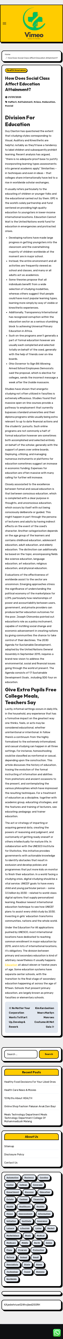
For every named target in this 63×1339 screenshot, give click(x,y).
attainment (26, 102)
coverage (38, 1185)
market (50, 1228)
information (44, 1214)
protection (38, 1250)
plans (9, 1250)
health (10, 1206)
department (13, 1192)
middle (25, 1243)
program (22, 1250)
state (27, 1264)
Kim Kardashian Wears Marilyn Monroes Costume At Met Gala (44, 1017)
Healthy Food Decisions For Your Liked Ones (30, 1081)
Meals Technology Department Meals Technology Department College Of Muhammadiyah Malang (25, 1118)
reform (10, 1257)
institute (26, 1221)
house (10, 1214)
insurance (42, 1221)
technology (12, 1272)
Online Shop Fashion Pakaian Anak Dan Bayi (30, 1106)
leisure (10, 1228)
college (23, 1185)
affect (13, 102)
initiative (11, 1221)
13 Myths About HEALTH (18, 1098)
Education (11, 964)
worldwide (12, 1279)
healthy (40, 1206)
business (29, 1177)
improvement (25, 1214)
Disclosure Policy (14, 1154)
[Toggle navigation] (4, 23)
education (49, 102)
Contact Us (11, 1162)
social (10, 106)
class (38, 102)
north (37, 1243)
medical (40, 1235)
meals (28, 1235)
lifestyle (25, 1228)
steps (39, 1264)
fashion (24, 1199)
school (23, 1257)
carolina (44, 1177)
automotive (13, 1177)
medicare (11, 1243)
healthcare (25, 1206)
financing (38, 1199)
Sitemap (9, 1146)
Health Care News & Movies (20, 1090)
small (36, 1257)
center (10, 1185)
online (49, 1243)
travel (27, 1272)
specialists (12, 1264)
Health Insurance (16, 70)
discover (29, 1192)
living (38, 1228)
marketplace (13, 1235)
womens (40, 1272)
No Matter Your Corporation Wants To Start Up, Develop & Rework (19, 1017)
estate (10, 1199)
